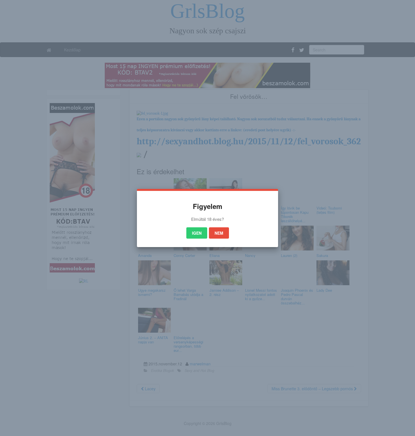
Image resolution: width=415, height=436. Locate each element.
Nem (219, 233)
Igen (197, 233)
